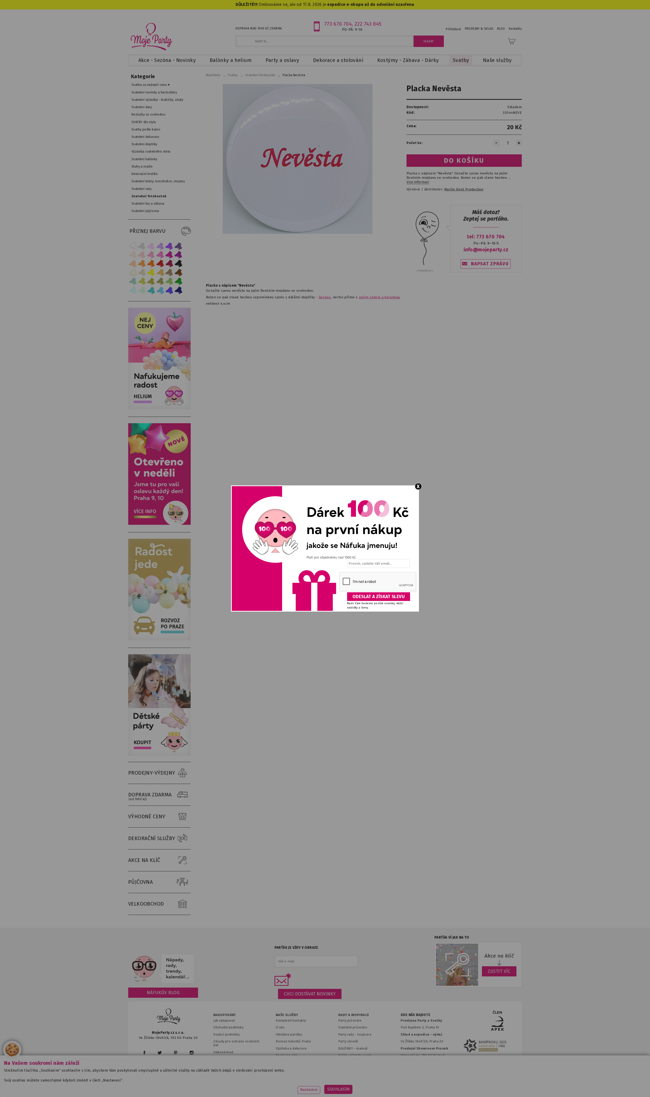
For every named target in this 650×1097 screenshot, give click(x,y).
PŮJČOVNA (140, 882)
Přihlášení (453, 29)
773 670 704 (338, 24)
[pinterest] (175, 1053)
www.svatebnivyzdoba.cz (267, 1085)
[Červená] (160, 264)
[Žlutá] (151, 272)
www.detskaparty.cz (317, 1085)
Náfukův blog (163, 992)
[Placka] (297, 159)
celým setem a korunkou (379, 297)
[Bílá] (133, 246)
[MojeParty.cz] (168, 1017)
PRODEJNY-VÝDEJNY (151, 773)
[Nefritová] (133, 281)
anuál (363, 1048)
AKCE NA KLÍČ (144, 860)
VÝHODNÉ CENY (147, 816)
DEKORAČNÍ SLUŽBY (151, 838)
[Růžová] (151, 255)
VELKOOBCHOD (146, 904)
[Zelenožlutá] (142, 281)
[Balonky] (159, 408)
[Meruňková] (142, 264)
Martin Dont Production (463, 189)
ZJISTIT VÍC (499, 971)
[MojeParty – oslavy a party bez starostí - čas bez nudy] (151, 36)
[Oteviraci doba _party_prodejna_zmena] (159, 523)
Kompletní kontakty (291, 1020)
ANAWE (373, 1094)
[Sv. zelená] (169, 281)
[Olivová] (151, 281)
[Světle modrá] (160, 290)
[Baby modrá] (133, 290)
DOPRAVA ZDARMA (150, 796)
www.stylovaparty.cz (470, 1085)
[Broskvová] (133, 264)
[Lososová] (133, 255)
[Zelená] (178, 281)
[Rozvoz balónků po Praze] (159, 639)
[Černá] (178, 264)
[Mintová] (142, 290)
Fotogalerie (347, 1062)
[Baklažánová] (178, 255)
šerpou (325, 297)
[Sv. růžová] (142, 255)
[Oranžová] (151, 264)
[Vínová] (169, 264)
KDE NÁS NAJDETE (415, 1015)
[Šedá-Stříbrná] (142, 246)
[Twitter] (160, 1053)
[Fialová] (160, 246)
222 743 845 (368, 24)
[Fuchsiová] (160, 255)
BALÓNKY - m (348, 1048)
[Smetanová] (133, 272)
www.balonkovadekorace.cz (369, 1085)
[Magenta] (169, 255)
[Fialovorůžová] (178, 246)
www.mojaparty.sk (219, 1085)
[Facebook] (144, 1053)
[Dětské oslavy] (159, 754)
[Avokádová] (160, 281)
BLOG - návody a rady (354, 1055)
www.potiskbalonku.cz (423, 1085)
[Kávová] (169, 272)
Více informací (418, 182)
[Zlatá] (160, 272)
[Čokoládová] (178, 272)
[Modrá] (169, 290)
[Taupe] (142, 272)
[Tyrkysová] (151, 290)
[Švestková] (169, 246)
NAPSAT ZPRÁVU (490, 264)
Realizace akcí (287, 1055)
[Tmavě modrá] (178, 290)
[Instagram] (191, 1053)
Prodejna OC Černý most (421, 1062)
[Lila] (151, 246)
